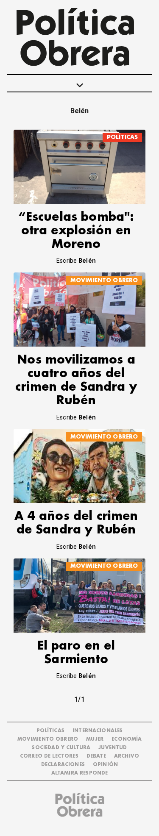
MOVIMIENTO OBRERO (104, 280)
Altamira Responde (79, 773)
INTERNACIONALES (98, 730)
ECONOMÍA (127, 739)
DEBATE (96, 756)
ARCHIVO (126, 756)
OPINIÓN (105, 764)
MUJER (94, 739)
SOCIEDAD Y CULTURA (61, 747)
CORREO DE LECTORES (49, 756)
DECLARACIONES (63, 764)
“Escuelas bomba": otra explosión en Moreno (76, 230)
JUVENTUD (112, 747)
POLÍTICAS (122, 137)
